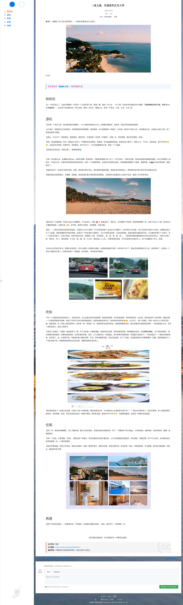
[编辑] (124, 5)
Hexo (98, 599)
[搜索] (179, 3)
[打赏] (108, 533)
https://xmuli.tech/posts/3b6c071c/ (67, 547)
